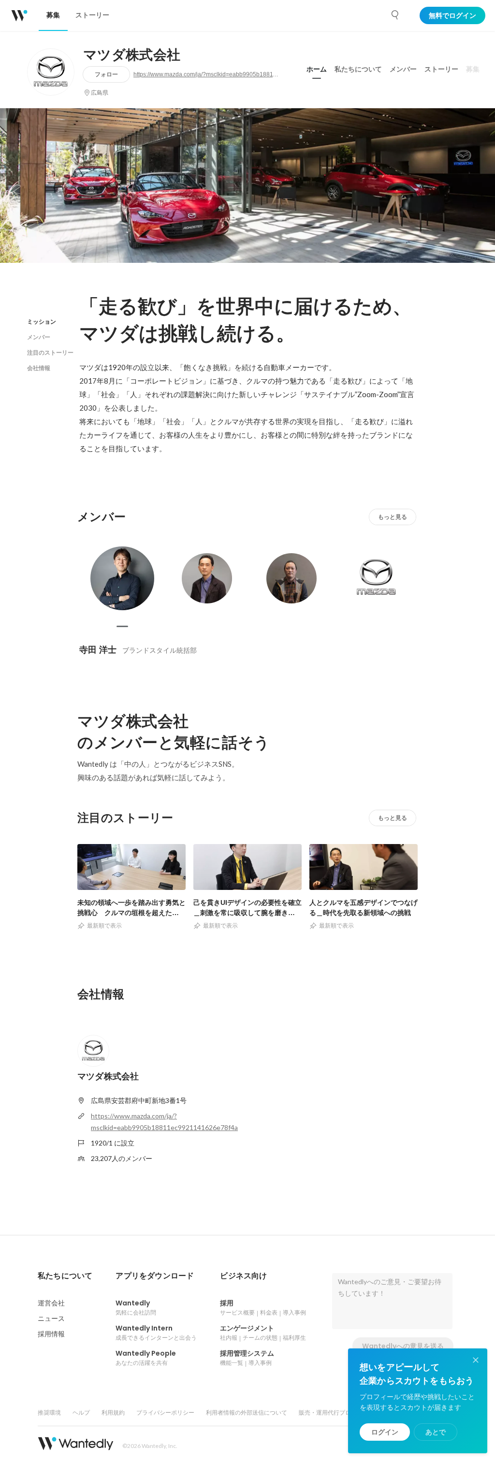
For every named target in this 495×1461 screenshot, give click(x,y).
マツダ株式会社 (131, 55)
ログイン (384, 1432)
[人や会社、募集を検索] (395, 15)
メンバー (403, 69)
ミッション (41, 321)
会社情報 (38, 368)
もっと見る (392, 517)
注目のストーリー (50, 352)
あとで (435, 1432)
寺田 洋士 (97, 650)
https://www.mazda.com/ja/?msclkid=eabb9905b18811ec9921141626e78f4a (205, 74)
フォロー (106, 74)
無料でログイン (452, 15)
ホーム (316, 69)
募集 (473, 69)
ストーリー (441, 69)
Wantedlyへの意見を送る (403, 1346)
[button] (65, 1276)
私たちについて (358, 69)
